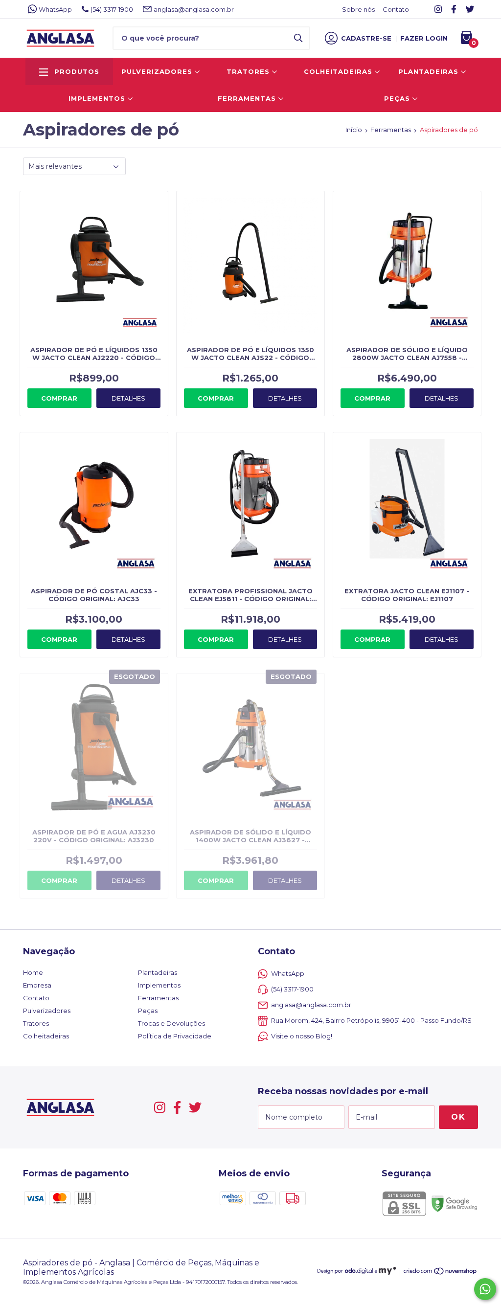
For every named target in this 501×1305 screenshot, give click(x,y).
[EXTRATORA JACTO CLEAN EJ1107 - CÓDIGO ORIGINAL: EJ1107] (407, 530)
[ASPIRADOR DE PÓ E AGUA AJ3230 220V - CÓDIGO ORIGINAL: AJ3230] (94, 771)
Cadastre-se (366, 38)
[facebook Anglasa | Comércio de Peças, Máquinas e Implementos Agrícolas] (453, 9)
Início (353, 130)
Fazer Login (424, 38)
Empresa (37, 985)
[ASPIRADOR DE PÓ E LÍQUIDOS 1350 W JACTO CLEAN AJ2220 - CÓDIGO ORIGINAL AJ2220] (94, 288)
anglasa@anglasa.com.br (194, 9)
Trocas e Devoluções (171, 1023)
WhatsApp (55, 9)
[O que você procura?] (298, 38)
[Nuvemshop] (440, 1273)
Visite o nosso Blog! (301, 1036)
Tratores (249, 71)
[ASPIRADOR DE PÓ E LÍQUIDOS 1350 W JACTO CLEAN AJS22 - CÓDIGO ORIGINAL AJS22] (250, 288)
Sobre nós (358, 9)
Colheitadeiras (339, 71)
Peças (398, 98)
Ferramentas (248, 98)
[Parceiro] (387, 1272)
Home (33, 972)
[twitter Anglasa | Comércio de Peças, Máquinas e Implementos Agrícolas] (470, 9)
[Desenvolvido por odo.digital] (348, 1272)
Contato (396, 9)
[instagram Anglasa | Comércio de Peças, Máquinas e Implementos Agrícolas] (438, 9)
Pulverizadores (158, 71)
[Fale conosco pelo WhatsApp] (485, 1289)
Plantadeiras (429, 71)
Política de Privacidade (174, 1036)
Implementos (98, 98)
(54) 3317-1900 (112, 9)
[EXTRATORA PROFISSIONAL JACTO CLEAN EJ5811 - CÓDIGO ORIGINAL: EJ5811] (250, 530)
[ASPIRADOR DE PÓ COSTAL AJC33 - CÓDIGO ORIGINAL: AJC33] (94, 530)
